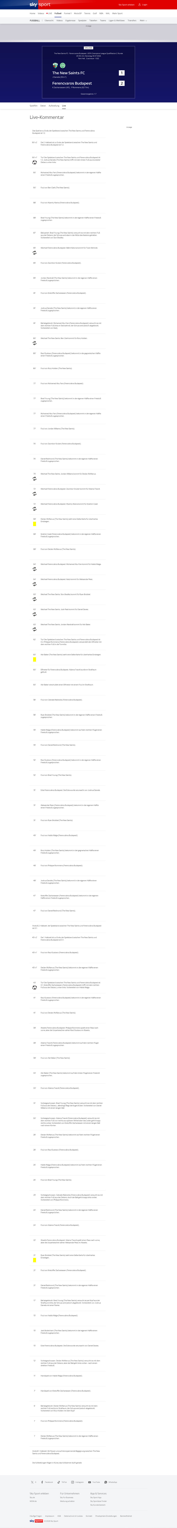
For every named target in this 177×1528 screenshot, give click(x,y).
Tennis (87, 13)
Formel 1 (68, 13)
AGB (59, 1516)
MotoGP (78, 13)
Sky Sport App (95, 1497)
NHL (108, 13)
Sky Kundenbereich (97, 1505)
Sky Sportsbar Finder (98, 1501)
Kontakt (89, 1516)
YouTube (96, 1482)
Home (32, 13)
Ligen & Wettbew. (117, 20)
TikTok (64, 1482)
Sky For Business (66, 1497)
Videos (41, 13)
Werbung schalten (67, 1501)
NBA (101, 13)
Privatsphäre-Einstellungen (106, 1516)
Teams (103, 20)
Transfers (132, 20)
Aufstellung (54, 105)
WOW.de (33, 1501)
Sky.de (32, 1497)
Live (64, 105)
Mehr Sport (117, 13)
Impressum (49, 1516)
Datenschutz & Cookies (73, 1516)
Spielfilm (33, 105)
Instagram (79, 1482)
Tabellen (93, 20)
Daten (43, 105)
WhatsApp (113, 1482)
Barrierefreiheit (126, 1516)
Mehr (142, 20)
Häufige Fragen (36, 1516)
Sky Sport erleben (126, 4)
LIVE (50, 13)
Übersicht (49, 20)
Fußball (58, 13)
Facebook (49, 1482)
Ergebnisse (70, 20)
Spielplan (82, 20)
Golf (95, 13)
